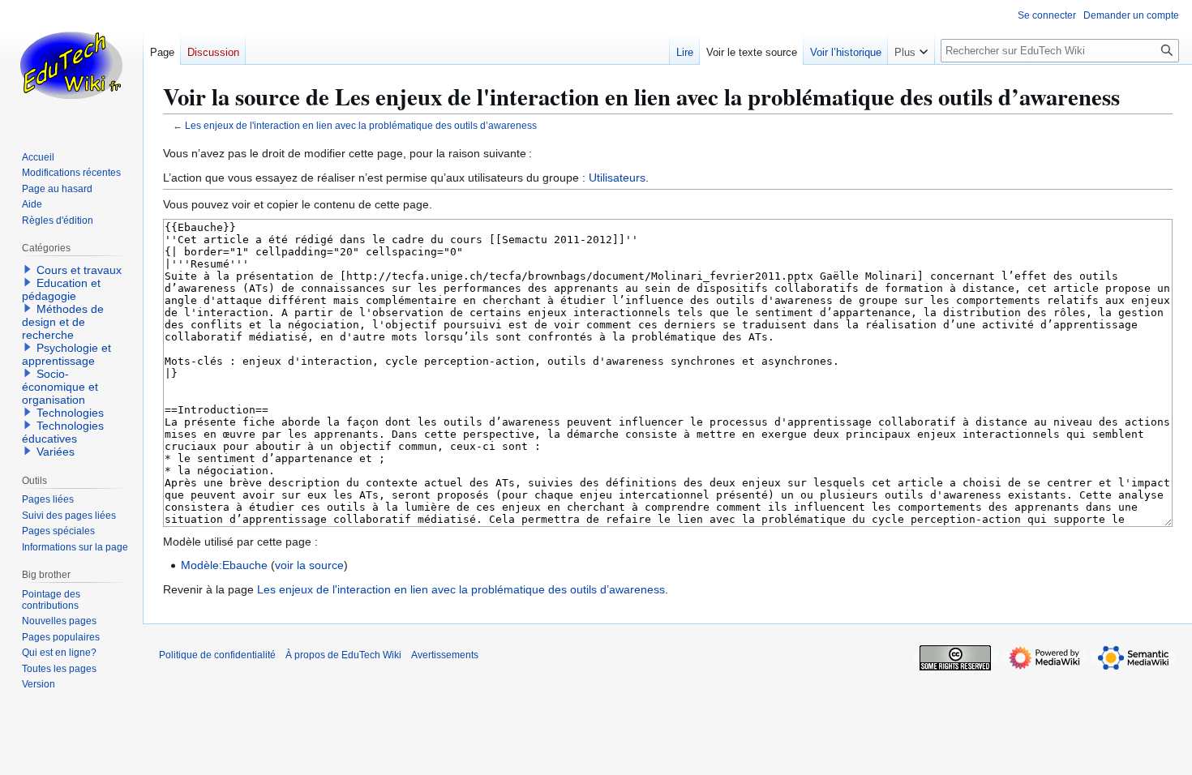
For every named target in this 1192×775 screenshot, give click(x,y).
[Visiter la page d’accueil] (71, 65)
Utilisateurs (617, 177)
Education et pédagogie (61, 289)
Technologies (70, 412)
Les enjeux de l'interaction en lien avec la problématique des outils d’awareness (361, 125)
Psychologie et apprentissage (66, 354)
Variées (55, 451)
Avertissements (444, 655)
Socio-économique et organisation (60, 386)
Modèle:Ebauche (224, 565)
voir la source (309, 565)
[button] (911, 48)
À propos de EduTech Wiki (343, 655)
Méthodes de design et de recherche (63, 321)
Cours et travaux (79, 269)
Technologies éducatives (63, 432)
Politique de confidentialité (217, 655)
